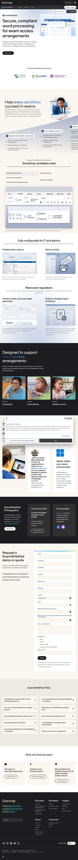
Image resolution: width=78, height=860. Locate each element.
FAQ (50, 826)
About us (37, 822)
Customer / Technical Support (48, 647)
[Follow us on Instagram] (7, 843)
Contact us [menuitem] (68, 2)
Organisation (41, 581)
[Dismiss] (76, 10)
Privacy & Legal (5, 852)
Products (37, 804)
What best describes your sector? (47, 608)
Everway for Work (53, 806)
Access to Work (53, 808)
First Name (41, 560)
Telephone (40, 588)
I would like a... (42, 636)
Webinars (64, 806)
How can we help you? (44, 624)
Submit (42, 658)
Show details (65, 436)
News (36, 829)
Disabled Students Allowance (40, 810)
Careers (37, 827)
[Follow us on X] (18, 843)
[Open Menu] (75, 3)
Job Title (40, 574)
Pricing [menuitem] (32, 7)
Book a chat (8, 53)
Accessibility (14, 852)
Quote (41, 641)
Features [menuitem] (20, 7)
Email (39, 554)
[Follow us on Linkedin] (11, 843)
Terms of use (34, 852)
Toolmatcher (38, 813)
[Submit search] (20, 820)
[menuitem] (3, 856)
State (39, 602)
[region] (39, 392)
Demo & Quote (44, 644)
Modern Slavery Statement (24, 852)
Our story (37, 825)
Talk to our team (70, 7)
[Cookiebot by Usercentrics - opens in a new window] (65, 418)
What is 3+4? (41, 650)
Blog (63, 808)
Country (40, 595)
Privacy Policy (60, 662)
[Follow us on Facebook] (3, 843)
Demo (41, 639)
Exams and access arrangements (40, 806)
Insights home (66, 804)
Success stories (66, 811)
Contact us (59, 513)
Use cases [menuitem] (26, 7)
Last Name (41, 567)
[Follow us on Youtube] (14, 843)
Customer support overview (54, 823)
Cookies (41, 852)
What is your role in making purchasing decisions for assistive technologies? (55, 616)
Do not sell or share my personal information (22, 440)
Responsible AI (39, 832)
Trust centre (38, 834)
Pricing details (38, 530)
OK (56, 440)
